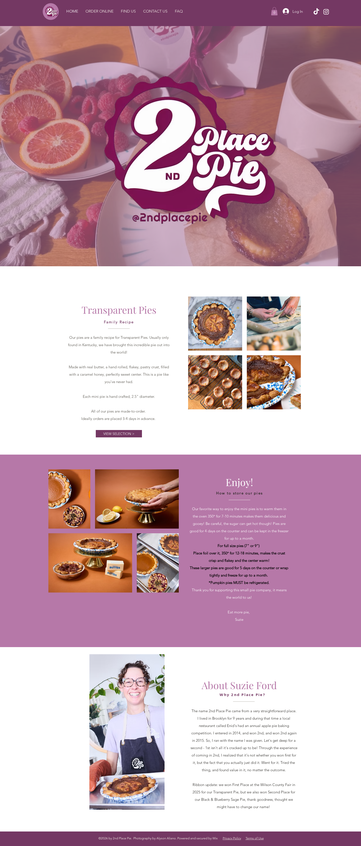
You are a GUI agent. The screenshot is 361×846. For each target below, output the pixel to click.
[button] (274, 11)
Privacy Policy (232, 838)
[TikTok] (316, 11)
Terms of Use (255, 838)
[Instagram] (326, 11)
